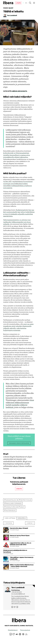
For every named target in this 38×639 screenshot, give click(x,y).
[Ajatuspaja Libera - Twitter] (15, 607)
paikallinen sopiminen (14, 503)
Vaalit (22, 507)
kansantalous (11, 500)
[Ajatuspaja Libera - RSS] (26, 634)
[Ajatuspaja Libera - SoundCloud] (17, 634)
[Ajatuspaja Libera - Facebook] (17, 607)
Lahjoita (18, 3)
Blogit (11, 8)
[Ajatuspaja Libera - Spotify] (23, 634)
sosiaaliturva (11, 507)
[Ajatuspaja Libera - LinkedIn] (12, 607)
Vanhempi (9, 523)
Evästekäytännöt (13, 630)
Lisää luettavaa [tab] (10, 518)
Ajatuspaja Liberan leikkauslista (19, 443)
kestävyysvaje (25, 500)
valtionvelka (10, 510)
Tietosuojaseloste (25, 630)
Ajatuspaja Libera (8, 2)
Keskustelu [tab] (22, 518)
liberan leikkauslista (19, 91)
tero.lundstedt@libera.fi (18, 594)
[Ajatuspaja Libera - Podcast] (20, 634)
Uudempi (29, 523)
